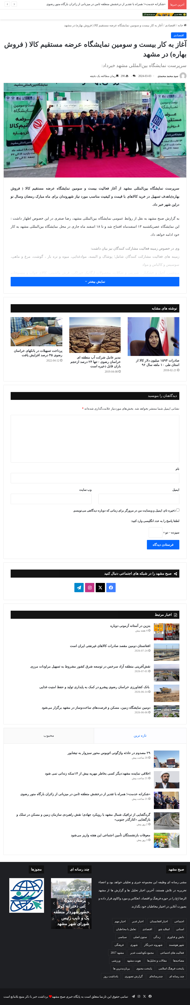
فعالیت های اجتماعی (172, 952)
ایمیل (175, 489)
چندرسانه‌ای (156, 976)
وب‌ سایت (85, 489)
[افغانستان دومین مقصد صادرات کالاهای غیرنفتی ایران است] (166, 652)
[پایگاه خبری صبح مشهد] (164, 14)
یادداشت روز (111, 976)
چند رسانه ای (176, 976)
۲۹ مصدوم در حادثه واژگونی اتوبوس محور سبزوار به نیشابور (109, 753)
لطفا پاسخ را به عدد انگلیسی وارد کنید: (155, 521)
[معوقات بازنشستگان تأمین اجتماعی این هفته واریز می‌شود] (166, 840)
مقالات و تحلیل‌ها (157, 960)
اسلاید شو (164, 929)
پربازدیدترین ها (121, 968)
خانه (181, 25)
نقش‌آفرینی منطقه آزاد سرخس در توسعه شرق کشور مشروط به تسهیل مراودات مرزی (90, 666)
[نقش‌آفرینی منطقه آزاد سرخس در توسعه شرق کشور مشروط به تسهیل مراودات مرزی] (166, 672)
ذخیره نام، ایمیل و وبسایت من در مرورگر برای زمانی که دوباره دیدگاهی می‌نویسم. (124, 510)
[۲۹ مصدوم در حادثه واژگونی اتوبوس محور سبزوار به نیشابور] (166, 759)
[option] (71, 903)
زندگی (157, 937)
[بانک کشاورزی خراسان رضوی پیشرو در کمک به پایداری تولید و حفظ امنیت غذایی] (166, 693)
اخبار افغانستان (159, 921)
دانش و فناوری (175, 937)
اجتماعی (179, 921)
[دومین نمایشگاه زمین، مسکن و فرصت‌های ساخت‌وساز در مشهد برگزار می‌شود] (166, 711)
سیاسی (122, 937)
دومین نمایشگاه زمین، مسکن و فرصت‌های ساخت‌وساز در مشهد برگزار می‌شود (96, 707)
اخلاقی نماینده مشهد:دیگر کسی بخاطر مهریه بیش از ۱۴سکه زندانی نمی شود (97, 773)
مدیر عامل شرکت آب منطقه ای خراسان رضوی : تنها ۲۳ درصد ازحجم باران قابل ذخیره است (95, 362)
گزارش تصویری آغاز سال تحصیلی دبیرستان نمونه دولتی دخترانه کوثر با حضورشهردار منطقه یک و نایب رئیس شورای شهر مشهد (71, 906)
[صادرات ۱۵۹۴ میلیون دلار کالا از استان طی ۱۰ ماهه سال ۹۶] (153, 336)
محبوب (49, 735)
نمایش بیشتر (96, 281)
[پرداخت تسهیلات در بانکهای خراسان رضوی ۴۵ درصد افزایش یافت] (36, 331)
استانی (180, 929)
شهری (134, 945)
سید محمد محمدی (168, 76)
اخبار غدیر (137, 921)
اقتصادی (170, 25)
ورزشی (116, 960)
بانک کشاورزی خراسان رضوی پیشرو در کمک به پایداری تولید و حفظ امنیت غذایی (94, 687)
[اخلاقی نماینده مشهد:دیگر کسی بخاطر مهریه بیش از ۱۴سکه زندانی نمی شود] (166, 779)
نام (177, 469)
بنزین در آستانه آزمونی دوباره (130, 626)
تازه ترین (140, 735)
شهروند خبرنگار (153, 945)
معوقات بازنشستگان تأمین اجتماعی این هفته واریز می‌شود (110, 835)
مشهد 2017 (117, 952)
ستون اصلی (140, 937)
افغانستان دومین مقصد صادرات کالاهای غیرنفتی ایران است (110, 646)
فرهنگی (119, 945)
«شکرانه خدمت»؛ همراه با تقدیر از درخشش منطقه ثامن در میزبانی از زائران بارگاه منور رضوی (106, 4)
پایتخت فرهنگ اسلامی (171, 968)
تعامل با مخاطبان (126, 929)
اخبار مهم (120, 921)
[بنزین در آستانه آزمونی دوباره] (166, 631)
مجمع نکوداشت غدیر (142, 952)
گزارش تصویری (134, 976)
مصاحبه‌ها (178, 960)
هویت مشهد (134, 960)
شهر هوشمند (176, 945)
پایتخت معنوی (144, 968)
